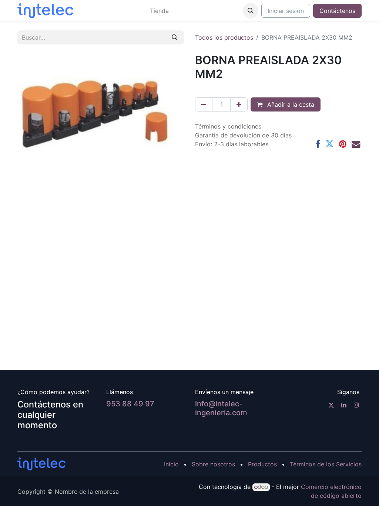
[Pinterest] (342, 144)
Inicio (171, 464)
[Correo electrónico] (356, 144)
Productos (262, 464)
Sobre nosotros (213, 464)
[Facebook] (317, 144)
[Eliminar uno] (203, 104)
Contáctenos (337, 10)
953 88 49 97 (130, 403)
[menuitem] (159, 10)
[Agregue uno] (239, 104)
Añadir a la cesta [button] (289, 104)
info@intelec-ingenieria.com (221, 408)
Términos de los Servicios (326, 464)
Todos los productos (224, 37)
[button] (250, 11)
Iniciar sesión (286, 10)
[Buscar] (174, 37)
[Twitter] (329, 144)
